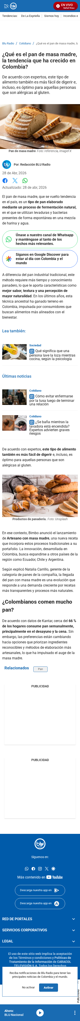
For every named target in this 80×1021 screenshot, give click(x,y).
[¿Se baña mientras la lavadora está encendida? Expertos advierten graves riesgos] (14, 423)
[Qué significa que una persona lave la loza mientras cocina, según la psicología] (14, 352)
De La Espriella (30, 16)
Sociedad (35, 345)
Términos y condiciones (35, 957)
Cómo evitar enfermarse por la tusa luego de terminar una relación (51, 400)
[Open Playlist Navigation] (75, 1013)
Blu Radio (8, 43)
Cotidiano (25, 43)
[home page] (40, 843)
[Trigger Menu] (6, 6)
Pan (40, 669)
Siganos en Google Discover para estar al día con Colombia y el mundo (42, 258)
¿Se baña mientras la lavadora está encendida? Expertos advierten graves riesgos (49, 428)
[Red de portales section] (74, 919)
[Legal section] (74, 941)
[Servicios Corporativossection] (74, 930)
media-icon (40, 1013)
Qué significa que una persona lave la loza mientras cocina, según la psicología (52, 355)
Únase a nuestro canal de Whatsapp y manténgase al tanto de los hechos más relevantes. (44, 239)
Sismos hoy (51, 16)
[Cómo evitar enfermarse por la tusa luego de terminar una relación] (14, 397)
